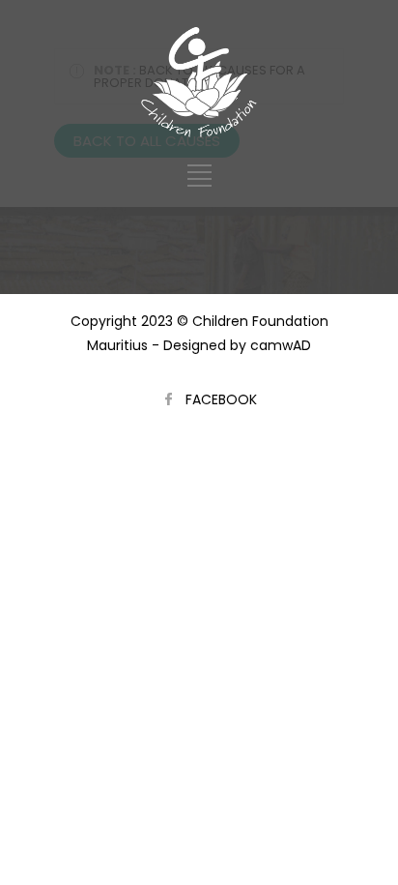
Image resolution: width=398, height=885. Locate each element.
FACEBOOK (221, 399)
